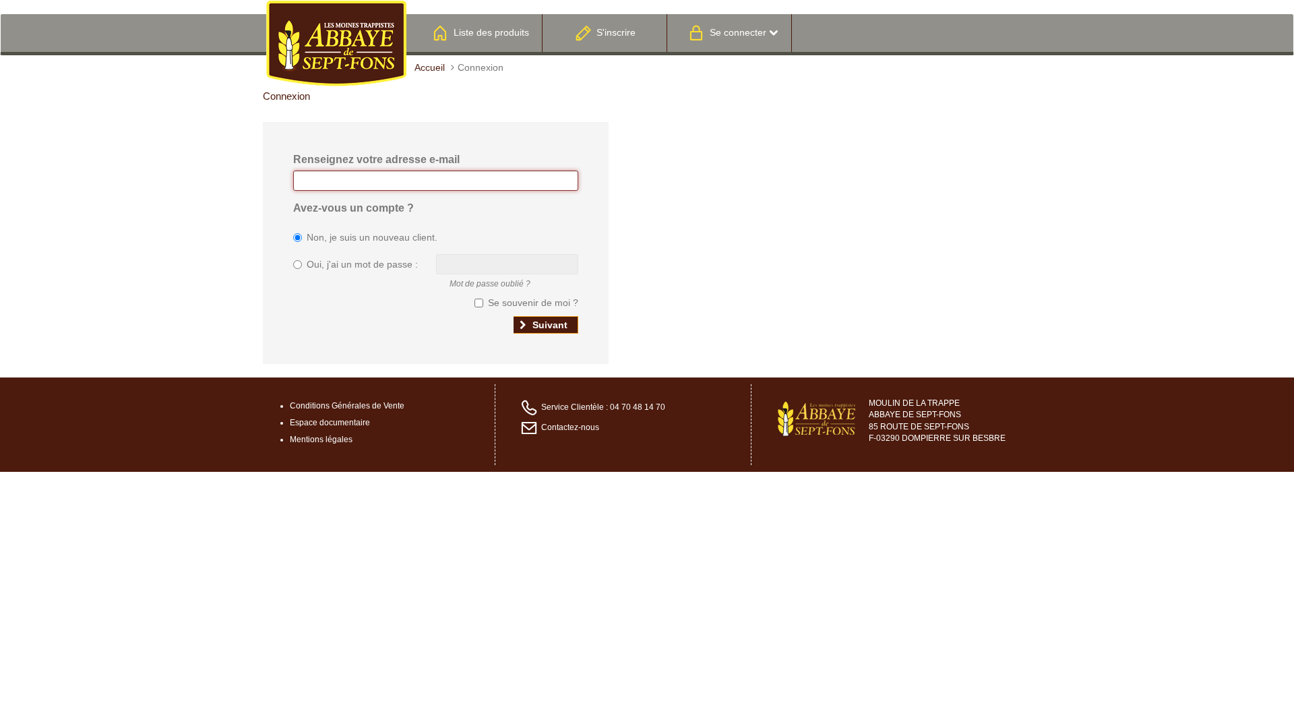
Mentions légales (321, 439)
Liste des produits (491, 32)
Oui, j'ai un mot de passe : (362, 264)
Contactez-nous (570, 428)
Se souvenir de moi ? (533, 302)
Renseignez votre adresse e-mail (376, 159)
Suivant (548, 325)
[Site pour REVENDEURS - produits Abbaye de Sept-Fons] (336, 43)
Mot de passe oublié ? (490, 284)
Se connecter (738, 32)
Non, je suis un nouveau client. (372, 237)
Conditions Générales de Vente (347, 406)
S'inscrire (616, 32)
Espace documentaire (330, 422)
